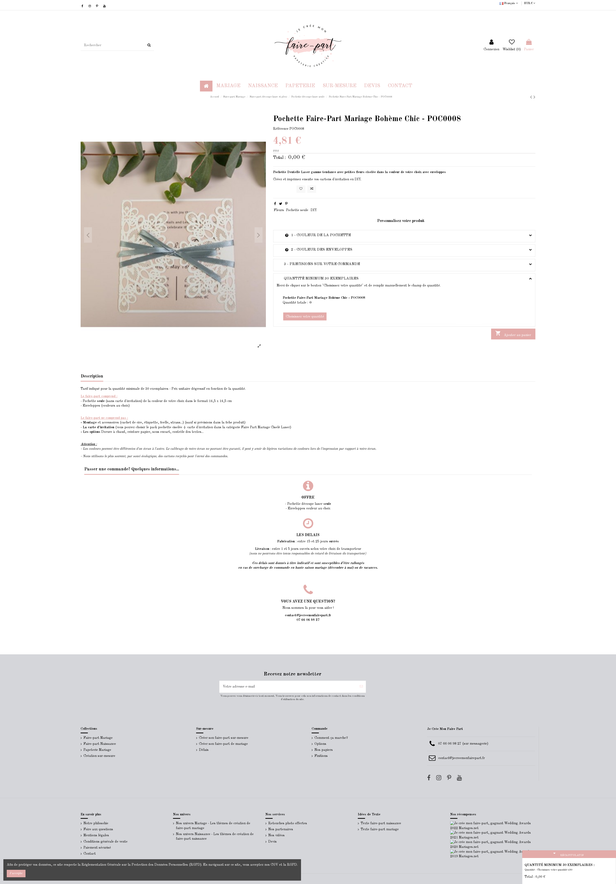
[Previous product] (531, 97)
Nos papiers (323, 750)
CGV (274, 864)
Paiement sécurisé (97, 847)
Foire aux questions (98, 829)
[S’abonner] (361, 687)
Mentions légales (96, 835)
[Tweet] (280, 204)
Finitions (321, 756)
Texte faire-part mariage (380, 829)
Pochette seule (297, 210)
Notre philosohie (95, 823)
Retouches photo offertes (287, 823)
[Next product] (534, 97)
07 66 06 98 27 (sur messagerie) (463, 743)
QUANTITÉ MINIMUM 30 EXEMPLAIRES (318, 278)
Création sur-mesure (99, 756)
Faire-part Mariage (98, 738)
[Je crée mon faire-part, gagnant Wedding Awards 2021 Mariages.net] (492, 835)
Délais (204, 750)
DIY (314, 210)
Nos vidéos (276, 835)
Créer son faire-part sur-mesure (223, 738)
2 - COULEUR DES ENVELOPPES (314, 250)
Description (92, 376)
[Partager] (275, 204)
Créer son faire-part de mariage (223, 744)
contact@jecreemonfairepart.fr (461, 758)
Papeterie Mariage (97, 750)
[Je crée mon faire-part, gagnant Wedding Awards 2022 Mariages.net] (492, 825)
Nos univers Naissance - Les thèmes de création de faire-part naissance (215, 836)
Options (320, 744)
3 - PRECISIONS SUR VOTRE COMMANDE (318, 264)
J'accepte (16, 873)
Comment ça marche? (331, 738)
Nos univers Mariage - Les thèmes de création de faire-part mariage (213, 826)
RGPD (292, 864)
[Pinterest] (286, 204)
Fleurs (279, 210)
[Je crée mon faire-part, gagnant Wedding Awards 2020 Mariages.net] (492, 844)
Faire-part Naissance (99, 744)
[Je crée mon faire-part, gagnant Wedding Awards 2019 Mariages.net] (492, 854)
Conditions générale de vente (105, 841)
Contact (89, 853)
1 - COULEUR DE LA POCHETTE (314, 235)
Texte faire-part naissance (381, 823)
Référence (281, 128)
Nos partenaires (280, 829)
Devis (272, 841)
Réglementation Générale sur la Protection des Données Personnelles (135, 864)
